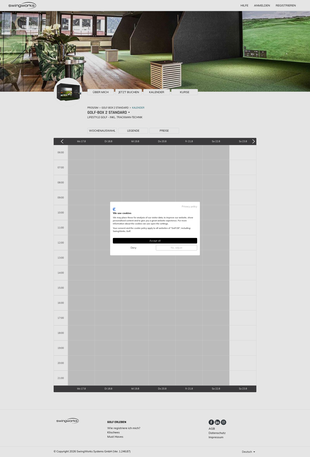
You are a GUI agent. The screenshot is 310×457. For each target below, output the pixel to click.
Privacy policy (189, 206)
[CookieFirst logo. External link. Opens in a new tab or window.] (114, 209)
